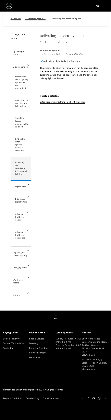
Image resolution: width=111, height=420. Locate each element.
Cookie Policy (32, 398)
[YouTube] (93, 398)
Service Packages (37, 352)
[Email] (83, 398)
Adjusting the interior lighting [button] (20, 254)
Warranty (33, 343)
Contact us (8, 348)
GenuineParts (36, 357)
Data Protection (51, 398)
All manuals (16, 18)
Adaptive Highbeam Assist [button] (19, 217)
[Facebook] (88, 398)
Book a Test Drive (12, 338)
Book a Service (36, 338)
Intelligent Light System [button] (21, 200)
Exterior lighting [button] (20, 67)
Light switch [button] (20, 186)
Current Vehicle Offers (14, 343)
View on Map (88, 354)
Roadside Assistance (39, 348)
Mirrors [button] (16, 295)
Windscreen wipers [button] (18, 281)
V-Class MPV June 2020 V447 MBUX (36, 18)
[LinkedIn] (105, 398)
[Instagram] (99, 398)
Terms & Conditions (12, 398)
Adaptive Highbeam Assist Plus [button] (20, 235)
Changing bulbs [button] (20, 267)
